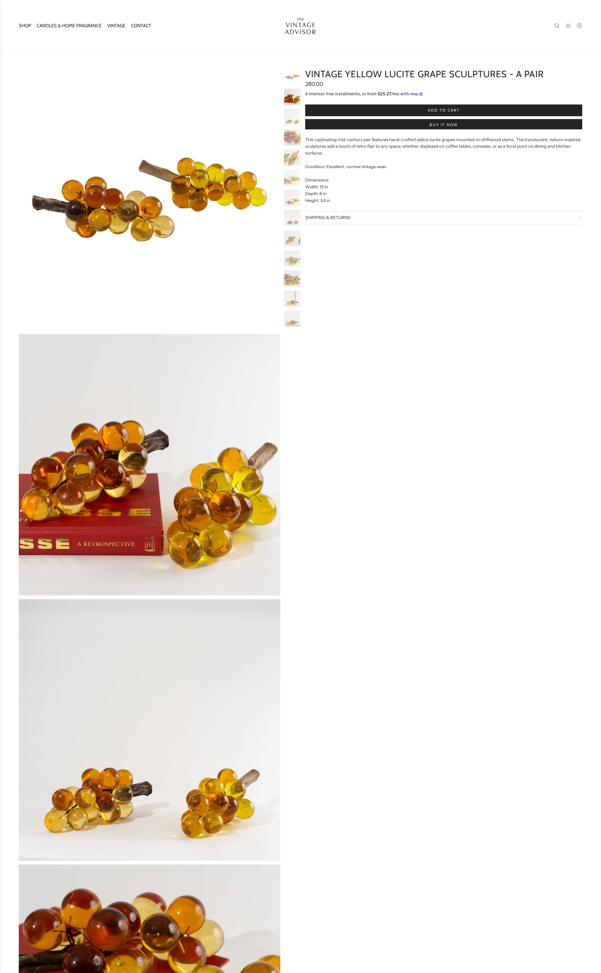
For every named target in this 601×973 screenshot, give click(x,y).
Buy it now (444, 125)
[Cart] (568, 25)
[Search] (556, 25)
